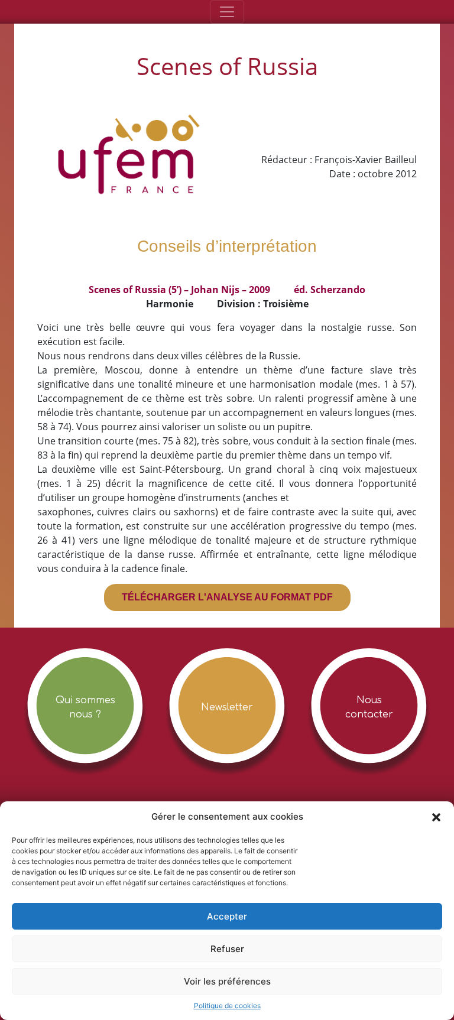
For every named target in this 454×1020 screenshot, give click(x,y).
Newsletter (227, 707)
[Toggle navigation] (227, 12)
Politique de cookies (227, 1005)
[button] (436, 817)
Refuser (227, 948)
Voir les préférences (227, 981)
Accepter (227, 916)
